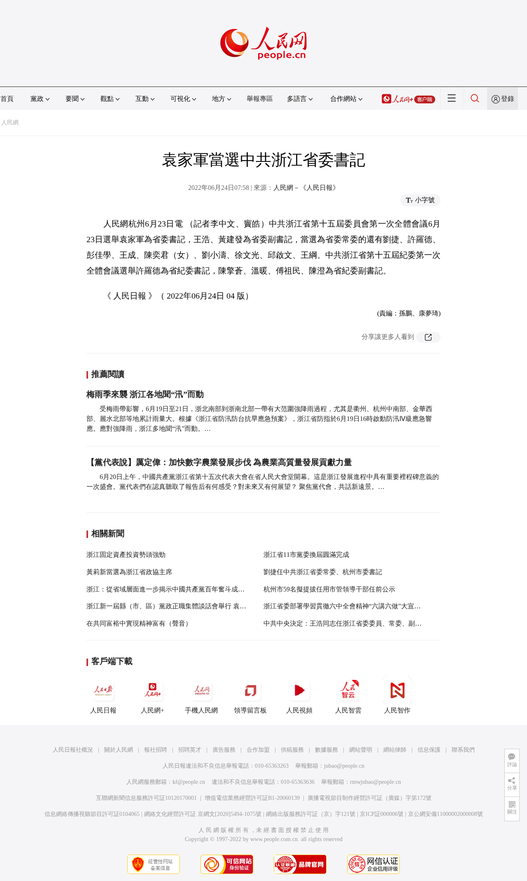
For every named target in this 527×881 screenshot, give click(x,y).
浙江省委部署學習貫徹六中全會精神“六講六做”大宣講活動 (349, 606)
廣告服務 (224, 750)
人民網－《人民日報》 (306, 187)
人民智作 (397, 710)
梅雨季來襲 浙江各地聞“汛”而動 (145, 394)
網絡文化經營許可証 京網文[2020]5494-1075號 (202, 814)
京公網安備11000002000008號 (445, 814)
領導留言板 (250, 710)
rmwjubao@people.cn (375, 782)
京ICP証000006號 (381, 814)
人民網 (10, 122)
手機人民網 (201, 710)
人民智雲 (348, 710)
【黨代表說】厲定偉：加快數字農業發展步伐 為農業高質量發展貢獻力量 (219, 462)
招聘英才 (189, 750)
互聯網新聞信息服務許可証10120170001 (146, 798)
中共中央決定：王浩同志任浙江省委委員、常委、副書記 (346, 623)
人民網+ (152, 710)
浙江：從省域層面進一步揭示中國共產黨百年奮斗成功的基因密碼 (181, 589)
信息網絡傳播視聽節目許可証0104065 (92, 814)
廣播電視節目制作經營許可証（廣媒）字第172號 (369, 798)
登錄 (507, 98)
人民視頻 (299, 710)
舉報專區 (260, 98)
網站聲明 (360, 750)
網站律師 (394, 750)
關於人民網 (118, 750)
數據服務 (326, 750)
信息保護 (429, 750)
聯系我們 (463, 750)
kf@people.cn (189, 782)
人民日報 (103, 710)
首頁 (7, 98)
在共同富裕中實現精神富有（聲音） (139, 623)
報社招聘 (155, 750)
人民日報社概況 (73, 750)
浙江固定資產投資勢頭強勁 (126, 554)
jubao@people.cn (344, 766)
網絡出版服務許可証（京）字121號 (310, 814)
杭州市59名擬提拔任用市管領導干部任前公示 (329, 589)
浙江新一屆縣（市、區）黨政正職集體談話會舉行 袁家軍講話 (176, 606)
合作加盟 (258, 750)
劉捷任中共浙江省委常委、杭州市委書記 (323, 571)
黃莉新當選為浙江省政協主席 (129, 571)
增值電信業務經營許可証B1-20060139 (252, 798)
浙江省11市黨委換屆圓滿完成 (306, 554)
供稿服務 (292, 750)
